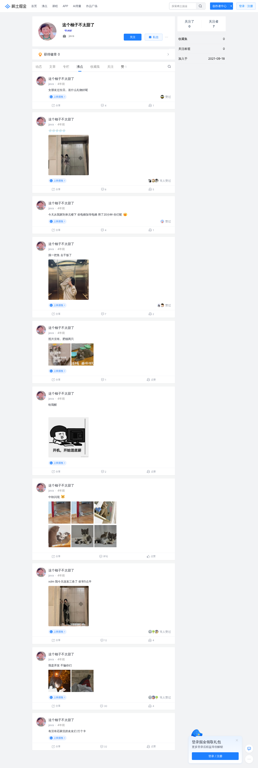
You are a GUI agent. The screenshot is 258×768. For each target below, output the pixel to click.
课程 (55, 6)
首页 (34, 6)
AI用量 (77, 6)
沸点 (44, 6)
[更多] (249, 759)
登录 (246, 6)
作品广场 (91, 6)
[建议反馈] (249, 749)
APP (65, 6)
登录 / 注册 (215, 756)
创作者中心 (219, 6)
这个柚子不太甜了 (61, 79)
